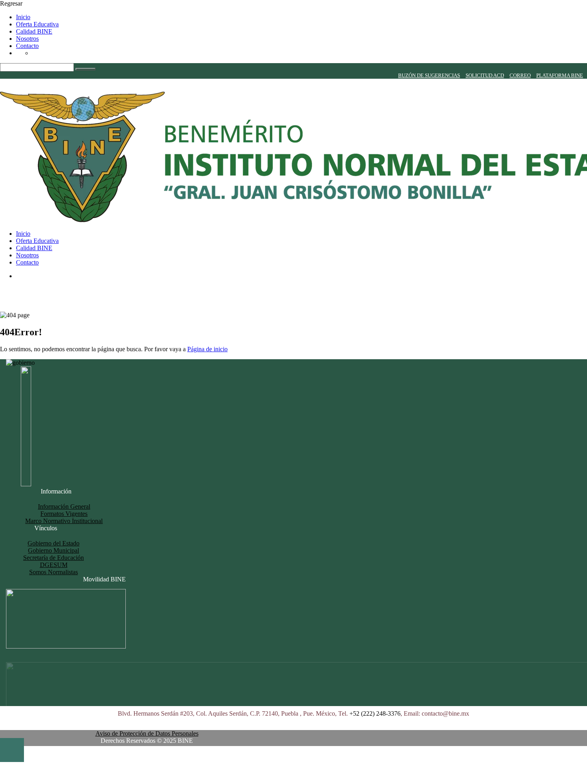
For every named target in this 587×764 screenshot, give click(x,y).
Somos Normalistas (53, 572)
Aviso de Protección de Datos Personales (146, 733)
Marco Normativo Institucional (64, 520)
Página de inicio (207, 349)
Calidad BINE (34, 31)
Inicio (23, 17)
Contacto (27, 45)
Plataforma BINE (559, 75)
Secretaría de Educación (53, 557)
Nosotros (27, 38)
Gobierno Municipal (53, 550)
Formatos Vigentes (63, 513)
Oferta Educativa (37, 24)
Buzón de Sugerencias (429, 75)
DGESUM (53, 564)
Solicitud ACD (485, 75)
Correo (520, 75)
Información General (64, 506)
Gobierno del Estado (53, 543)
